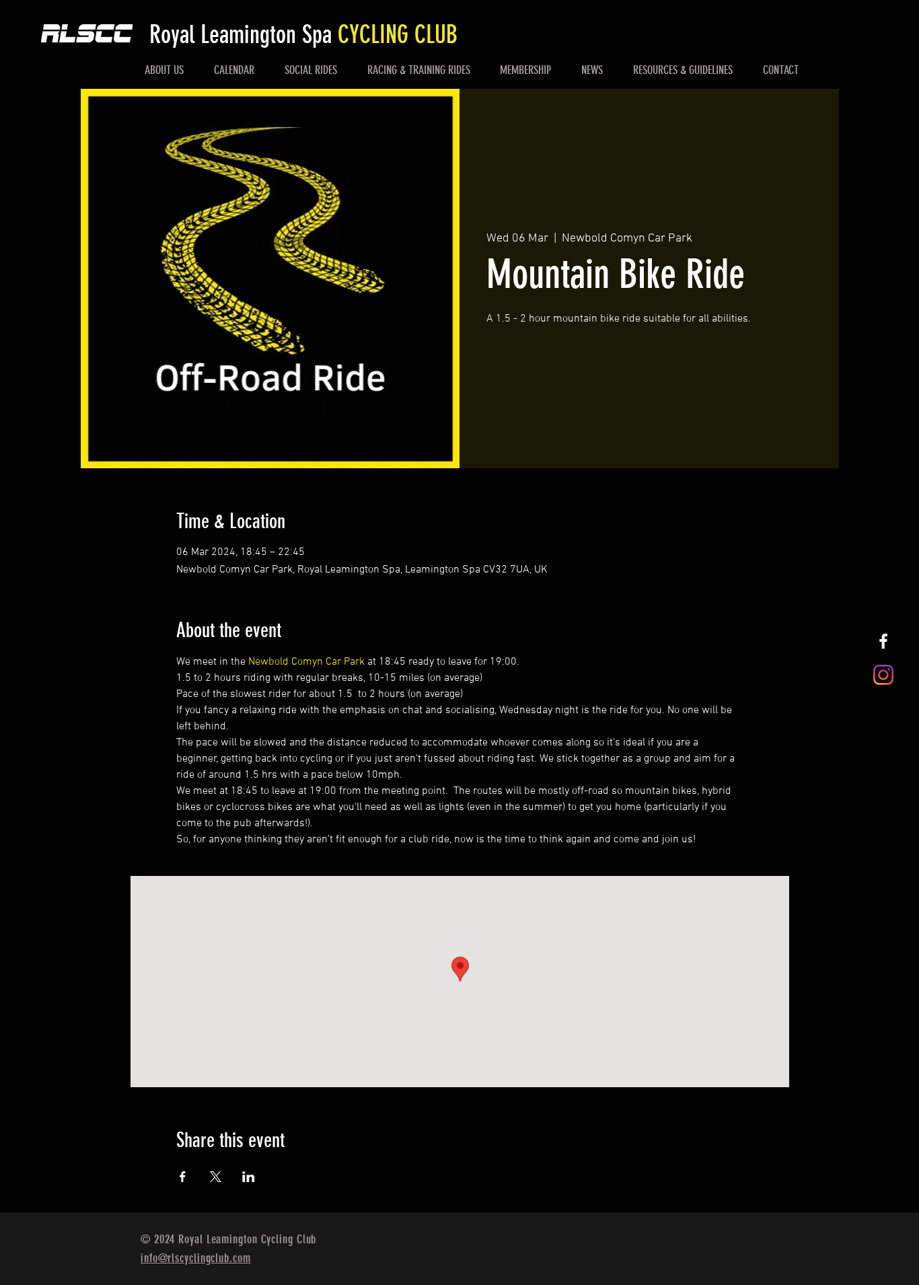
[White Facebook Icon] (883, 641)
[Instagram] (883, 675)
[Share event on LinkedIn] (248, 1176)
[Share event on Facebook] (182, 1176)
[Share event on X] (215, 1176)
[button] (164, 70)
